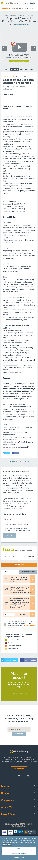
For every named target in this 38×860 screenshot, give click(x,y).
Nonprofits (19, 8)
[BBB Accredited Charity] (19, 832)
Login (32, 3)
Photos (23, 69)
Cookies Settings (19, 857)
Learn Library (9, 814)
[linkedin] (28, 776)
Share (32, 69)
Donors (5, 786)
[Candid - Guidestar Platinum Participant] (11, 832)
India (20, 15)
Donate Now (19, 565)
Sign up (9, 535)
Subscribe (19, 734)
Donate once (9, 572)
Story (5, 69)
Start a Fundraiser (19, 693)
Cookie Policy (7, 844)
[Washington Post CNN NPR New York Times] (19, 825)
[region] (19, 848)
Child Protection (11, 15)
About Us (6, 807)
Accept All (19, 849)
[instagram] (19, 776)
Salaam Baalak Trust (20, 25)
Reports (14, 69)
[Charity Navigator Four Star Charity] (5, 832)
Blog (33, 8)
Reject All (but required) (19, 853)
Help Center (19, 769)
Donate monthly (28, 572)
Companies (27, 8)
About (13, 8)
